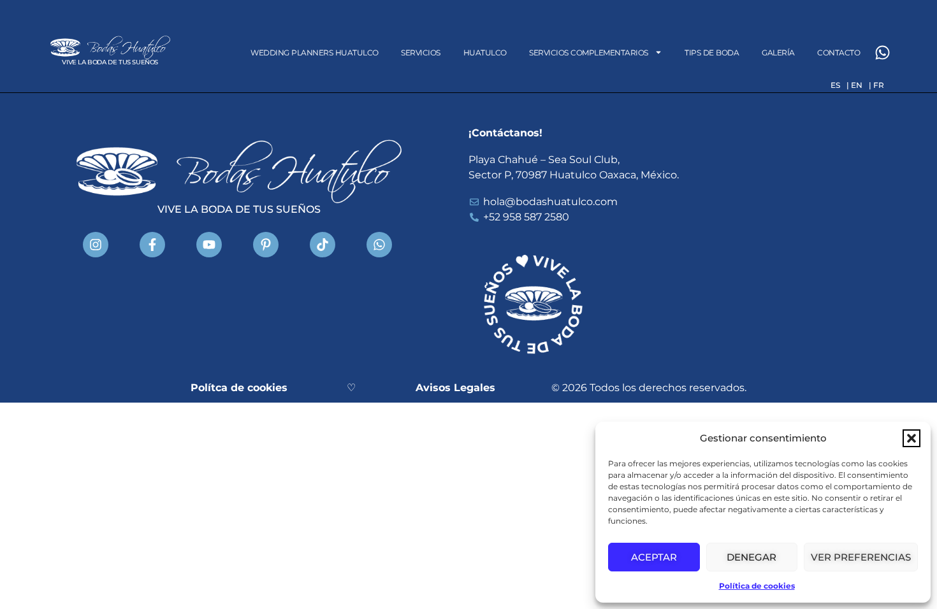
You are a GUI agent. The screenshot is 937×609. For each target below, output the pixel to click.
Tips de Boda (712, 52)
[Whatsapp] (882, 53)
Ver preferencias (861, 557)
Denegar (751, 557)
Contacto (838, 52)
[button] (911, 438)
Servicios (420, 52)
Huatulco (485, 52)
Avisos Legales (455, 388)
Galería (778, 52)
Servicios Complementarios (588, 52)
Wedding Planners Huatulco (315, 52)
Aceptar (654, 557)
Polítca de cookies (239, 388)
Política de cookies (757, 586)
